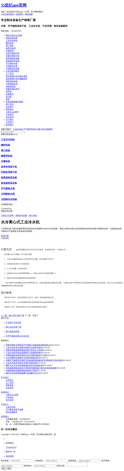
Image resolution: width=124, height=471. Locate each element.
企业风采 (10, 388)
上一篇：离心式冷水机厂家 (13, 315)
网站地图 (29, 14)
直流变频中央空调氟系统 (16, 79)
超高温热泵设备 (12, 58)
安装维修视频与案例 (14, 102)
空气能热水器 (11, 63)
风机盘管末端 (11, 81)
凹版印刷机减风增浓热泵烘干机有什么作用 (24, 350)
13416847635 (11, 447)
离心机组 (10, 46)
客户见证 (10, 104)
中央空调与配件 (8, 14)
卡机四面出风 (11, 84)
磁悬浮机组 (11, 48)
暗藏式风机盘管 (12, 89)
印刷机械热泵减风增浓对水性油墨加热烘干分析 (26, 355)
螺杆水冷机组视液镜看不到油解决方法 (22, 373)
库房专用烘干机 (12, 53)
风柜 (8, 99)
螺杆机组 (10, 43)
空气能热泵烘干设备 (32, 129)
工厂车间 (10, 74)
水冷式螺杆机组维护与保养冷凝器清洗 (22, 358)
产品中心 (5, 404)
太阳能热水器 (11, 66)
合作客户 (10, 107)
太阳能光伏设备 (12, 69)
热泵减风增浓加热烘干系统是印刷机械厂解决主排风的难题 (31, 368)
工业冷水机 (18, 129)
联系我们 (20, 14)
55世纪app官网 (14, 5)
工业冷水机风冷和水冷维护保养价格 (21, 363)
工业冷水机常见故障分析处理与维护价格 (23, 348)
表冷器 (9, 97)
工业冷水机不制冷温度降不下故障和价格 (23, 353)
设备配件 (10, 94)
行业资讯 (10, 114)
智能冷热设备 (11, 38)
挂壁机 (9, 91)
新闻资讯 (10, 109)
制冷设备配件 (47, 129)
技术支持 (10, 117)
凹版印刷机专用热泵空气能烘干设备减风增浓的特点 (28, 345)
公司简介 (10, 122)
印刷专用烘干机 (12, 56)
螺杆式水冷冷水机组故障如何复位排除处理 (24, 365)
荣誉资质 (10, 385)
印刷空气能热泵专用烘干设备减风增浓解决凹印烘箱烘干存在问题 (34, 360)
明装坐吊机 (11, 86)
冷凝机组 (10, 51)
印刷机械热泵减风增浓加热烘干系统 (21, 370)
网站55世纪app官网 (14, 35)
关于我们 (10, 120)
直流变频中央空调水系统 (16, 76)
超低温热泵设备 (12, 61)
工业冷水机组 (11, 40)
